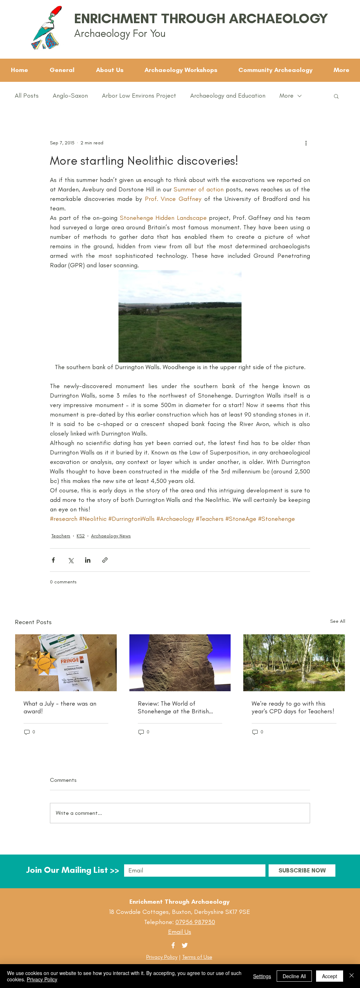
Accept (329, 976)
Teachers (60, 536)
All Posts (27, 95)
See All (337, 621)
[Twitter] (185, 945)
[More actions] (306, 142)
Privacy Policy (162, 957)
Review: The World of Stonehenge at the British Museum (173, 707)
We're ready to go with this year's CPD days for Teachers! (293, 707)
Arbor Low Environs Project (139, 95)
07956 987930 (195, 922)
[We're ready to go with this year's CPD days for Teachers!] (294, 662)
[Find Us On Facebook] (173, 945)
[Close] (351, 976)
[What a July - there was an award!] (66, 662)
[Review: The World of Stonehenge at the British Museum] (180, 662)
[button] (336, 96)
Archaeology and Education (227, 95)
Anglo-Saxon (70, 95)
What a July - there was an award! (60, 707)
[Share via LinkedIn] (87, 560)
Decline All (294, 976)
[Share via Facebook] (53, 560)
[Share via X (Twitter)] (70, 560)
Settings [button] (262, 976)
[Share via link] (105, 560)
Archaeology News (111, 536)
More (286, 95)
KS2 (81, 536)
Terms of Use (197, 957)
